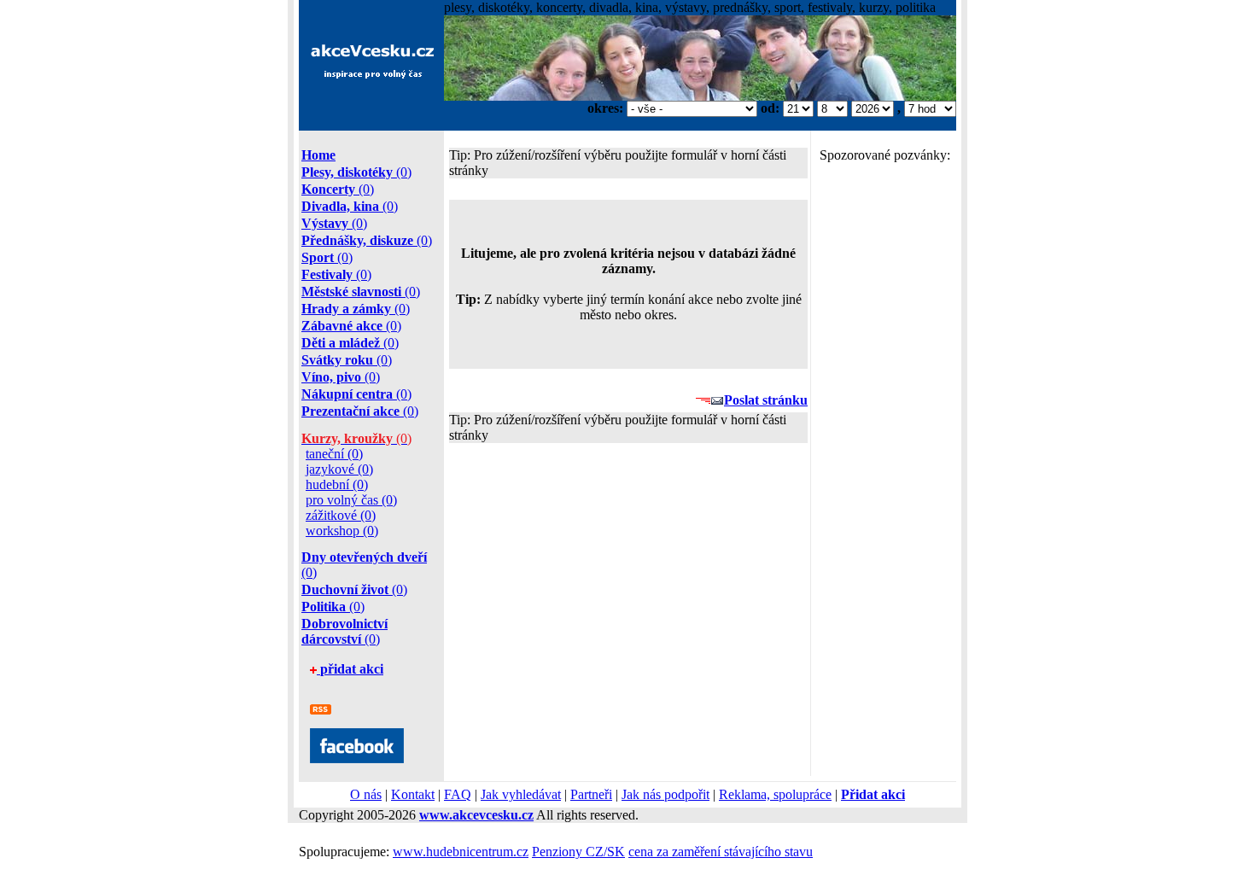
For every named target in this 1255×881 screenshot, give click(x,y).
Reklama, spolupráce (775, 794)
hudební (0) (337, 484)
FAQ (457, 794)
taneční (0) (334, 453)
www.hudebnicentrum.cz (460, 851)
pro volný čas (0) (351, 500)
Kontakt (413, 794)
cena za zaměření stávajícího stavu (720, 851)
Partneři (591, 794)
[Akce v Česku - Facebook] (357, 758)
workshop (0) (342, 530)
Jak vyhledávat (521, 794)
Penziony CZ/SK (578, 851)
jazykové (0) (339, 469)
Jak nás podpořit (665, 794)
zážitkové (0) (341, 515)
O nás (366, 794)
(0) (356, 172)
